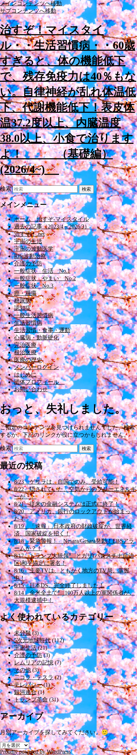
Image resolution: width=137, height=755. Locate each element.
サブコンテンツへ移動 (28, 11)
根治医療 (25, 352)
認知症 (22, 308)
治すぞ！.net (29, 234)
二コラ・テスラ (33, 677)
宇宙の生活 (28, 241)
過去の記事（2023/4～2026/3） (52, 226)
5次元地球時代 (32, 640)
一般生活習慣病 (33, 315)
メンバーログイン (36, 367)
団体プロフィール (39, 382)
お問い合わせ (31, 389)
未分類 (22, 633)
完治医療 (25, 345)
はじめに (25, 375)
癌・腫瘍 (25, 293)
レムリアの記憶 (33, 662)
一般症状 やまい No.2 (45, 278)
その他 (22, 670)
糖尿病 (22, 300)
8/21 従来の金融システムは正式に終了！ (66, 504)
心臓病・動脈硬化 (36, 337)
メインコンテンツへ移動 (31, 3)
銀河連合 (25, 692)
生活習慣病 (28, 323)
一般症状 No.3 (33, 286)
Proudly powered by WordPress (35, 752)
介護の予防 (28, 263)
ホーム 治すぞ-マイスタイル (51, 219)
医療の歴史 (28, 360)
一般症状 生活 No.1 (42, 271)
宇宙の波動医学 (33, 249)
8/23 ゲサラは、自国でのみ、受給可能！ (66, 482)
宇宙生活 (25, 648)
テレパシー (28, 685)
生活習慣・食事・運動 (42, 330)
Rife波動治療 (30, 256)
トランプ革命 (31, 699)
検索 (5, 189)
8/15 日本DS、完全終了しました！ (59, 585)
